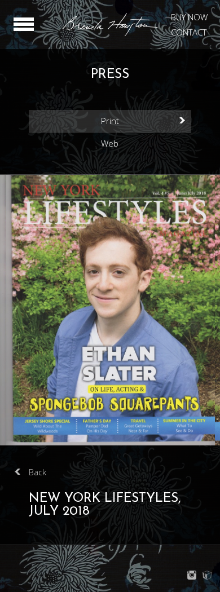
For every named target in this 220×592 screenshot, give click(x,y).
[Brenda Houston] (110, 34)
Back (37, 472)
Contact (188, 32)
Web (109, 143)
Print (110, 120)
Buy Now (189, 17)
